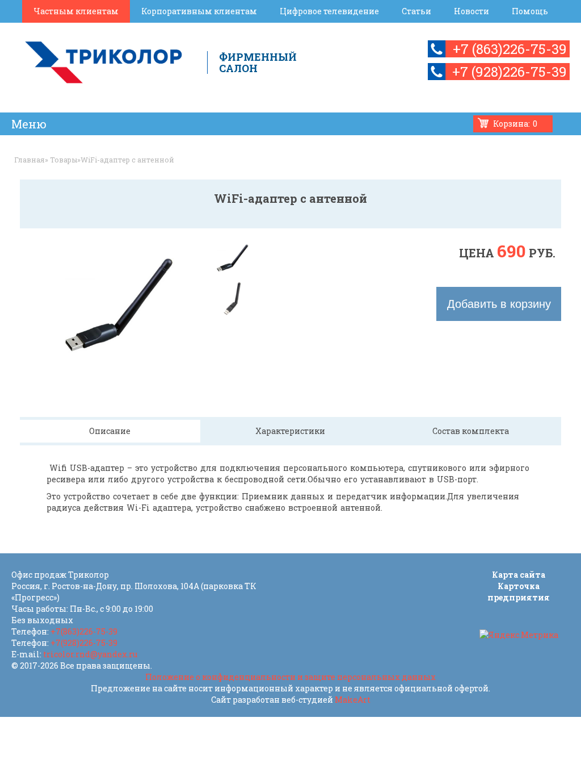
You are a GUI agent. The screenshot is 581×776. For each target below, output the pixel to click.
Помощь (530, 11)
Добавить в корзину (499, 304)
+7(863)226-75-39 (83, 631)
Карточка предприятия (518, 592)
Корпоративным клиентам (199, 11)
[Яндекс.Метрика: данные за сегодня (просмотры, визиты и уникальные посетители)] (518, 635)
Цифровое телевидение (329, 11)
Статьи (416, 11)
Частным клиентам (76, 11)
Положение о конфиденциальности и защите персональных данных (290, 676)
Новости (471, 11)
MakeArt (353, 699)
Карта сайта (518, 574)
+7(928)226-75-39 (83, 642)
